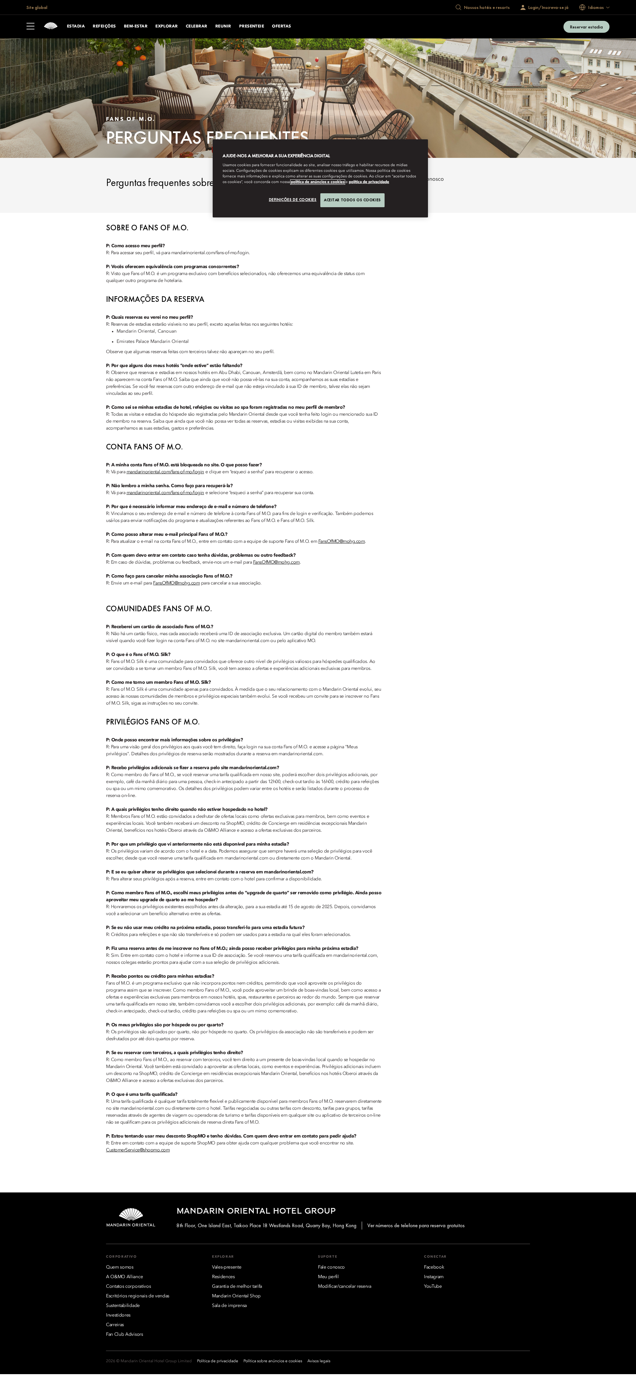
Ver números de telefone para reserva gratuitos (416, 1225)
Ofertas (281, 26)
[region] (320, 178)
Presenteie (251, 26)
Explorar (166, 26)
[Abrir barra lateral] (30, 27)
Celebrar (196, 26)
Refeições (104, 26)
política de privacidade (369, 182)
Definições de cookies (293, 199)
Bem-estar (135, 26)
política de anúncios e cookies (317, 182)
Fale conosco (428, 179)
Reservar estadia (586, 27)
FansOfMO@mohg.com (341, 541)
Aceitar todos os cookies (352, 200)
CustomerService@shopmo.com (138, 1150)
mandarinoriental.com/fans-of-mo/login (165, 472)
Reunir (223, 26)
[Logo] (50, 26)
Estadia (76, 26)
